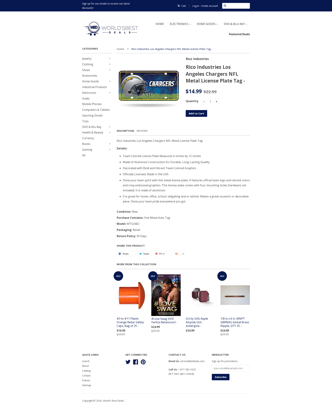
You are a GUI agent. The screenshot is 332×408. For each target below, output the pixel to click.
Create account (209, 5)
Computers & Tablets (96, 110)
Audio (86, 98)
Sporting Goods (92, 115)
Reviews (142, 130)
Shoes (86, 70)
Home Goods (90, 81)
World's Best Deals (113, 400)
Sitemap (86, 385)
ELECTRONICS (179, 24)
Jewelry (86, 58)
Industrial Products (94, 87)
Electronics (89, 93)
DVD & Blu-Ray (91, 127)
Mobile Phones (92, 104)
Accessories (89, 75)
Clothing (87, 64)
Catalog (86, 370)
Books (86, 144)
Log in (195, 5)
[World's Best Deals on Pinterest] (143, 361)
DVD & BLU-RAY (234, 24)
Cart (183, 5)
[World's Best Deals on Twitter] (128, 361)
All (83, 155)
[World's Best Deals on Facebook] (135, 361)
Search (86, 361)
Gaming (87, 149)
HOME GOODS (206, 24)
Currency (88, 138)
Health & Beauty (92, 132)
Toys (85, 121)
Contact (86, 375)
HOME (160, 24)
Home (120, 49)
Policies (86, 380)
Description (125, 130)
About (85, 365)
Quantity (192, 101)
